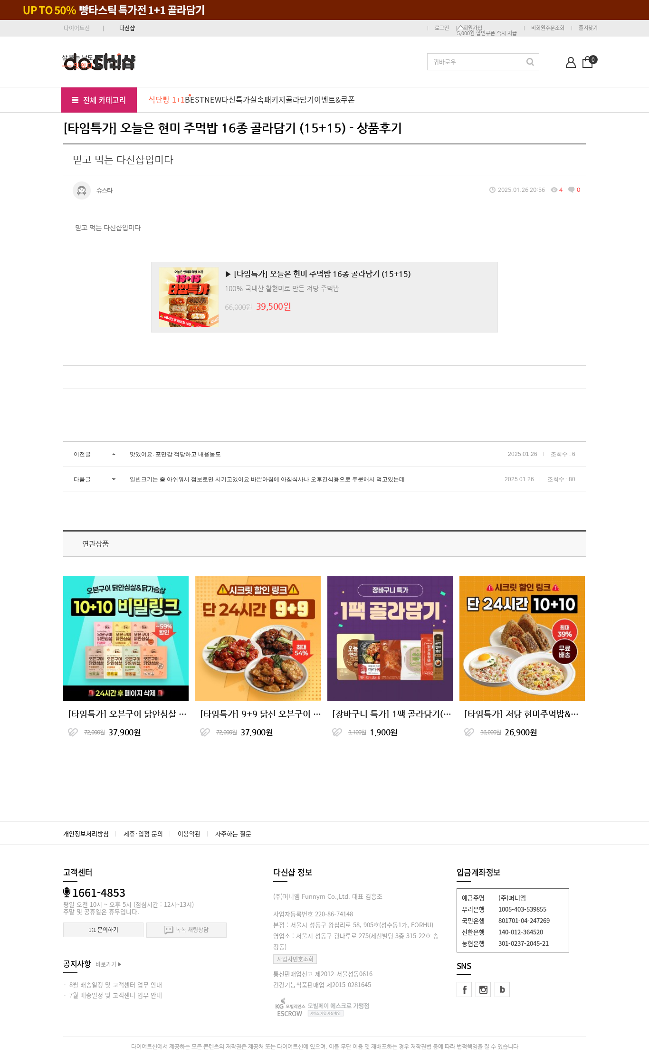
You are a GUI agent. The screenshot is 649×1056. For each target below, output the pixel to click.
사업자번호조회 (295, 959)
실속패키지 (268, 99)
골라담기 (300, 99)
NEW (212, 99)
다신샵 (127, 28)
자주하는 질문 (233, 833)
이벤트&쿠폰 (334, 99)
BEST (194, 99)
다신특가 (235, 99)
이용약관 (189, 833)
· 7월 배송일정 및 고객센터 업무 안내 (112, 994)
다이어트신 (77, 28)
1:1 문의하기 (103, 929)
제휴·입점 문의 (143, 833)
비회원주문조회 (547, 27)
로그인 (442, 27)
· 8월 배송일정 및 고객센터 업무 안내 (112, 984)
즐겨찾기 (588, 27)
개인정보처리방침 (86, 833)
